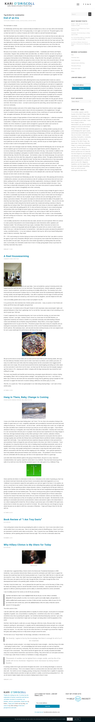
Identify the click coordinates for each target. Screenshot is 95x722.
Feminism (14, 399)
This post (23, 240)
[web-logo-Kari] (22, 4)
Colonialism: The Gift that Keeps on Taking (80, 33)
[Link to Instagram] (90, 4)
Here (26, 529)
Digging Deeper (7, 399)
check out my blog (20, 703)
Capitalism (6, 20)
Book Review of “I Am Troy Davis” (23, 519)
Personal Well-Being (22, 399)
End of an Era (11, 17)
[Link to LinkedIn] (88, 4)
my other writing (13, 705)
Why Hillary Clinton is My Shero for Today (27, 544)
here (16, 608)
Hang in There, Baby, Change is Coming (26, 397)
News (72, 54)
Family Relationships (75, 60)
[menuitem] (77, 4)
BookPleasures (48, 529)
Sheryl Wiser (41, 321)
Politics (30, 399)
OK (69, 719)
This (39, 533)
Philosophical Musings (76, 65)
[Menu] (77, 4)
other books (83, 170)
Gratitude (16, 258)
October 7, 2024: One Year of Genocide (79, 24)
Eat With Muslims (51, 317)
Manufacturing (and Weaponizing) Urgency (80, 28)
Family (11, 258)
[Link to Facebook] (83, 4)
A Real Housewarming (16, 256)
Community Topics (75, 57)
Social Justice (20, 20)
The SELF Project (82, 141)
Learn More (76, 719)
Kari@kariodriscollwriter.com (52, 712)
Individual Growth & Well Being (78, 63)
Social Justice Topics (30, 20)
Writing (72, 71)
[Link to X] (86, 4)
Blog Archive (7, 522)
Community (13, 20)
